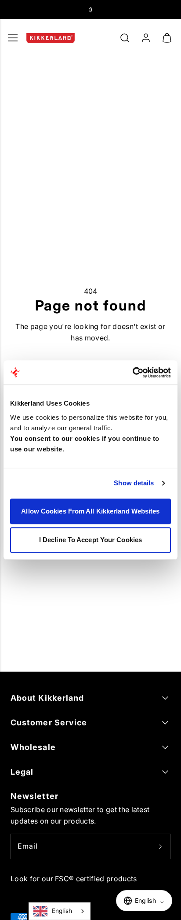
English (62, 910)
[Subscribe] (160, 846)
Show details (134, 483)
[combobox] (59, 911)
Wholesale (33, 747)
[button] (124, 37)
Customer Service (49, 722)
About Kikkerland (47, 697)
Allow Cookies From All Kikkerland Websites (90, 511)
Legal (22, 771)
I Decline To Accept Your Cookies (90, 539)
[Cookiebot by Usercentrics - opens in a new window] (132, 372)
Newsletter (34, 796)
